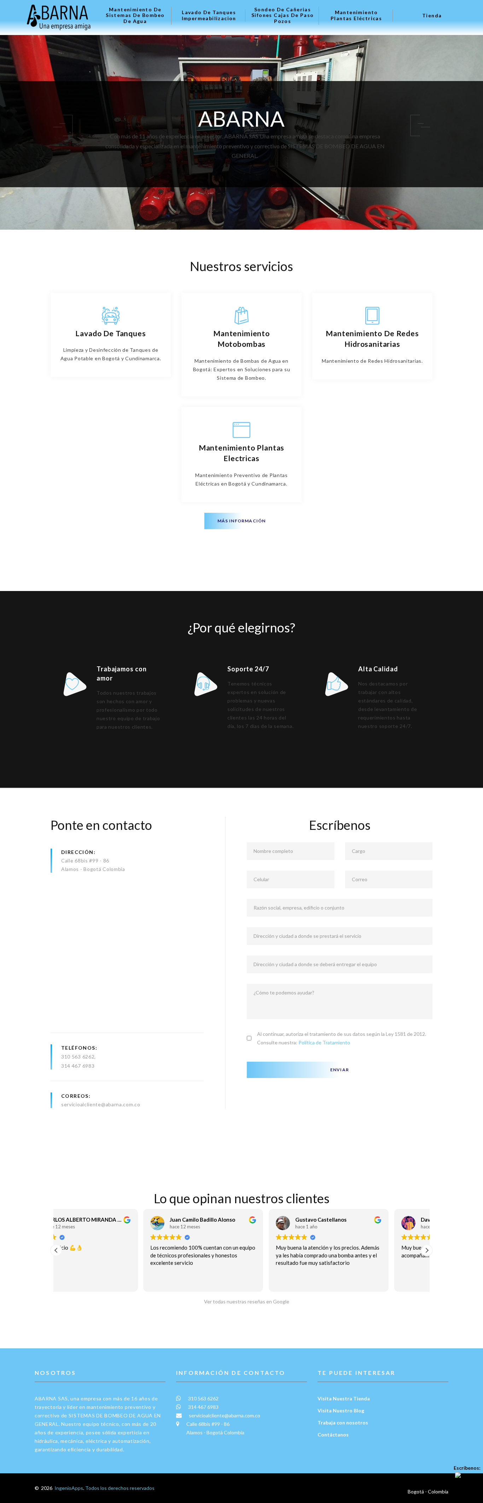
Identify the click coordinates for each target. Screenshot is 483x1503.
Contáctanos (333, 1435)
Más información (241, 520)
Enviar (339, 1069)
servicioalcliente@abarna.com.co (100, 1104)
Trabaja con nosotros (343, 1422)
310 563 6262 (77, 1057)
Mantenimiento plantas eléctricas (356, 15)
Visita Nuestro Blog (341, 1410)
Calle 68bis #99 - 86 (85, 860)
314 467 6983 (77, 1066)
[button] (426, 1250)
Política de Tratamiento (324, 1042)
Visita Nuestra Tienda (344, 1398)
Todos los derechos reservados (120, 1488)
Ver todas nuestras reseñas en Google (245, 1301)
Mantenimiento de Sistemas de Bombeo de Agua (135, 15)
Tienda (432, 15)
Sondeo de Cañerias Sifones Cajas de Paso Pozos (282, 15)
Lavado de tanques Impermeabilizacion (209, 15)
